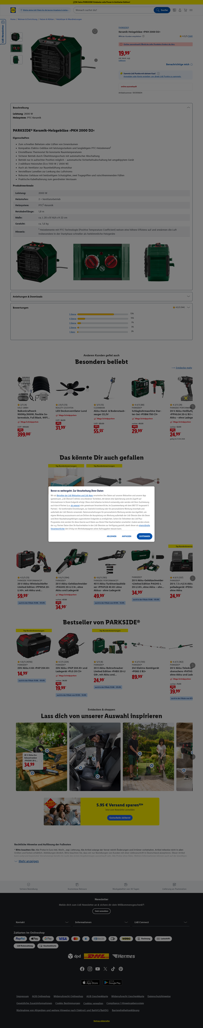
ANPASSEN (126, 536)
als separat (75, 505)
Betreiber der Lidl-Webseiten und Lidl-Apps (75, 495)
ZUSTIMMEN (144, 536)
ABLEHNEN (111, 536)
